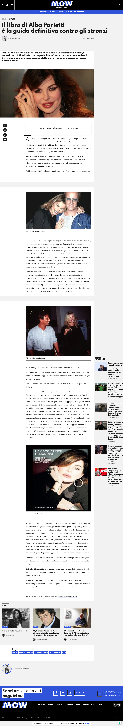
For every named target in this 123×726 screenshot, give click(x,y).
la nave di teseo (41, 652)
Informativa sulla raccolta (43, 723)
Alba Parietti (55, 652)
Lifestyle (53, 12)
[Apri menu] (2, 5)
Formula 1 (60, 705)
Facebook (62, 596)
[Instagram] (70, 692)
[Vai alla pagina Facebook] (115, 705)
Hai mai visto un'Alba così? (14, 631)
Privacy (119, 718)
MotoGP (70, 705)
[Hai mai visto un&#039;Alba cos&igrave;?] (16, 618)
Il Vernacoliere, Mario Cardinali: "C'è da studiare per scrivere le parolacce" (76, 633)
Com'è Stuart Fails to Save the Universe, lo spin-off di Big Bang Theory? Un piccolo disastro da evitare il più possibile (115, 409)
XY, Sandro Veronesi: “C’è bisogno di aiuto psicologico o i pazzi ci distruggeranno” (46, 633)
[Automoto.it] (7, 5)
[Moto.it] (12, 5)
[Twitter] (63, 692)
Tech (93, 705)
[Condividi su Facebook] (5, 126)
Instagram (73, 596)
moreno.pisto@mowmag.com (111, 695)
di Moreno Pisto (10, 635)
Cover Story (79, 12)
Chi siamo (113, 718)
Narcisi (30, 652)
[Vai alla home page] (61, 3)
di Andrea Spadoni (72, 639)
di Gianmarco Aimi (42, 639)
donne (14, 652)
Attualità (43, 12)
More (4, 605)
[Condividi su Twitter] (5, 130)
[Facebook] (56, 692)
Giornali (67, 627)
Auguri (5, 627)
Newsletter (80, 692)
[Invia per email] (5, 139)
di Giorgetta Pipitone (14, 38)
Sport (61, 12)
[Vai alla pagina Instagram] (119, 705)
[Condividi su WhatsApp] (5, 135)
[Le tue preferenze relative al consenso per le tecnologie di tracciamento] (119, 722)
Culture (68, 12)
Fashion (100, 705)
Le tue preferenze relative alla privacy (70, 723)
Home (4, 19)
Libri (35, 627)
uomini (22, 652)
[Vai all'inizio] (14, 705)
